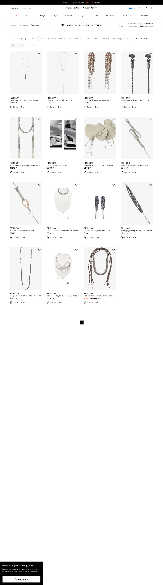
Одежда (42, 16)
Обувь (55, 16)
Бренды (28, 16)
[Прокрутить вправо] (136, 38)
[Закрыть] (22, 45)
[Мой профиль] (135, 8)
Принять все (21, 579)
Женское (14, 8)
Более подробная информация (28, 571)
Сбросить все (31, 45)
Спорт (96, 16)
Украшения (127, 16)
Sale (15, 16)
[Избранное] (145, 8)
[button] (21, 573)
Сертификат (144, 16)
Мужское (27, 8)
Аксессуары (110, 16)
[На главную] (81, 8)
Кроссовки (69, 16)
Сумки (83, 16)
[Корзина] (150, 8)
